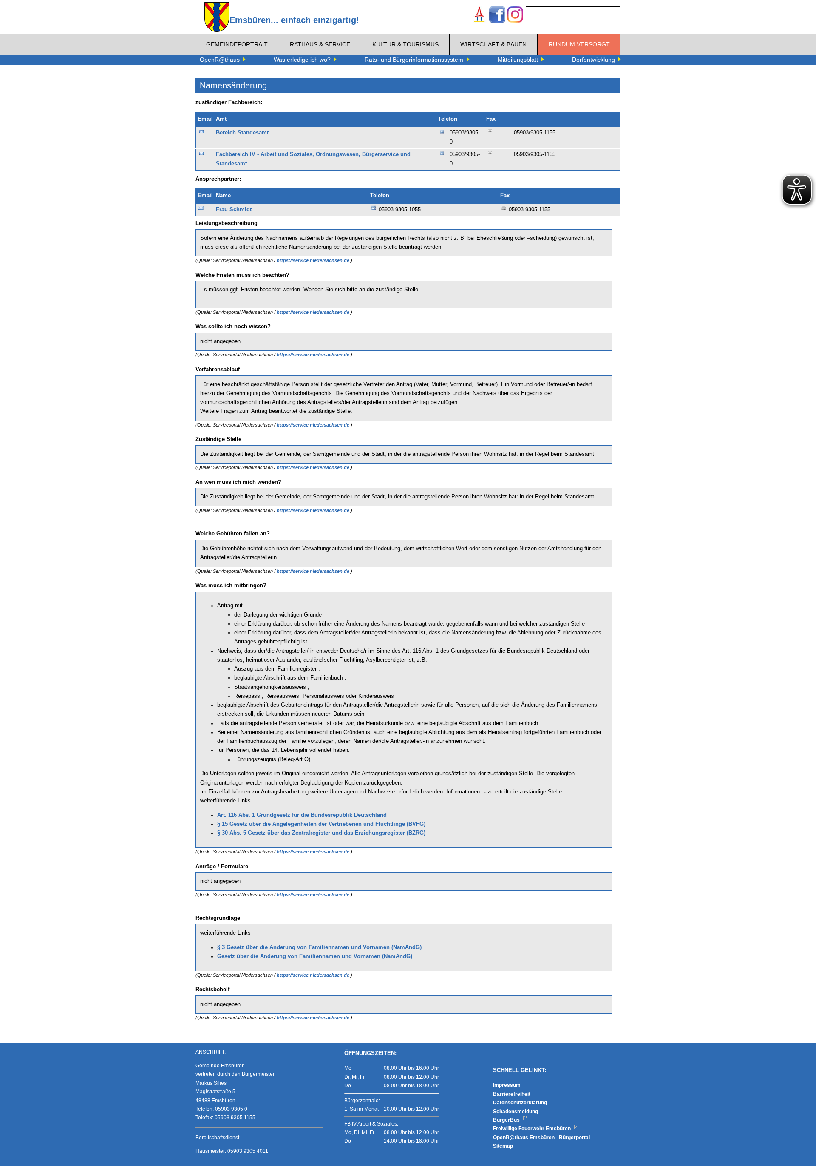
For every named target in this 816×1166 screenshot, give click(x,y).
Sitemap (503, 1146)
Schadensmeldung (515, 1112)
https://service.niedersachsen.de (314, 260)
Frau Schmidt (234, 210)
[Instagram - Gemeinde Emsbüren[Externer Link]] (515, 15)
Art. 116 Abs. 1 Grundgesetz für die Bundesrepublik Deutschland (302, 815)
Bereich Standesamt (242, 133)
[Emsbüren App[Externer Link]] (479, 15)
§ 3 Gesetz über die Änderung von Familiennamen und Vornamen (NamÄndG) (319, 947)
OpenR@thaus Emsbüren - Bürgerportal (541, 1137)
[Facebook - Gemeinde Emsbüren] (497, 15)
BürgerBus (507, 1120)
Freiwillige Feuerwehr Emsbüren (532, 1129)
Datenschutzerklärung (520, 1103)
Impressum (507, 1085)
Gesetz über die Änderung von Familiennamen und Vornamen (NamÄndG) (314, 956)
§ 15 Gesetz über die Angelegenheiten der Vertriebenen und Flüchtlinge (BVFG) (321, 824)
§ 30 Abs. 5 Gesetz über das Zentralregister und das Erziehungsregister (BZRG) (321, 833)
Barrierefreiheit (511, 1094)
